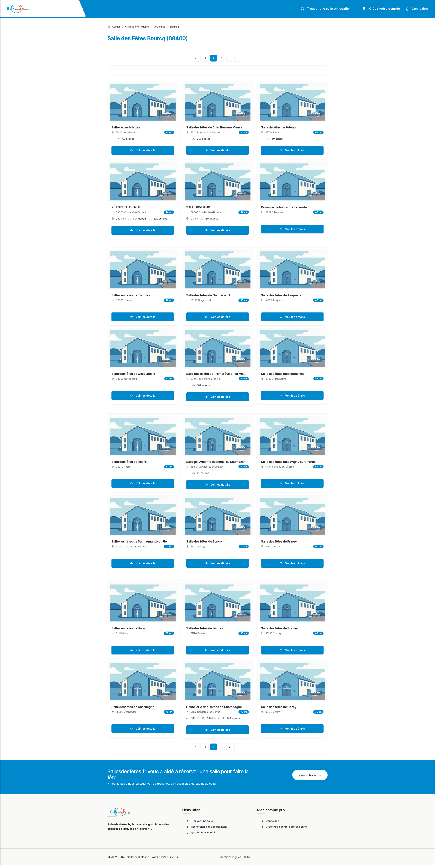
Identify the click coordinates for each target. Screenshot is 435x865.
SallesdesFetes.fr (138, 857)
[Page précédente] (196, 58)
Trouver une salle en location (328, 8)
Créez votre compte (383, 8)
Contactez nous (310, 775)
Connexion (419, 8)
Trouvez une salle (202, 821)
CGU (247, 857)
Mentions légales (230, 857)
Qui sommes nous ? (203, 832)
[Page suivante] (238, 58)
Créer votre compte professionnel (286, 826)
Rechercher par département (209, 826)
